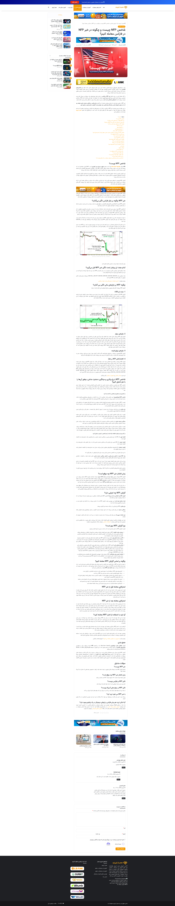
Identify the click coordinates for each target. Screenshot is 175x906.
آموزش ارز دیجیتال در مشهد (101, 868)
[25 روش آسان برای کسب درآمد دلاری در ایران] (67, 39)
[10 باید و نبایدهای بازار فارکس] (83, 740)
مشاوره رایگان (74, 2)
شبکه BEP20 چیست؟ (57, 65)
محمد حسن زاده (121, 45)
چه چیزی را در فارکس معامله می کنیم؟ (111, 639)
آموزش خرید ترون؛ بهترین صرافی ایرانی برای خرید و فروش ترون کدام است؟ (56, 73)
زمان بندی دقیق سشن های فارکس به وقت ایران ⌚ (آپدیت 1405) (56, 45)
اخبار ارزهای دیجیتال (97, 7)
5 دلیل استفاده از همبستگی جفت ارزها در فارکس (108, 281)
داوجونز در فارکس (110, 375)
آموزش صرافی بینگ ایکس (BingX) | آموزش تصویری (56, 20)
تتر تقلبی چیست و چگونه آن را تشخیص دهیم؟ (56, 60)
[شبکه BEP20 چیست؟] (67, 67)
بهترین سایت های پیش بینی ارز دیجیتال (56, 79)
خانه (104, 7)
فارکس (80, 520)
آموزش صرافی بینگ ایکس (113, 707)
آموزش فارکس (78, 7)
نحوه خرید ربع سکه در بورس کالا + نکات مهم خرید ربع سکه (56, 26)
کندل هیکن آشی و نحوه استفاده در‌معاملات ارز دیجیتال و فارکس (119, 745)
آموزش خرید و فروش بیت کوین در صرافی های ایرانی (56, 85)
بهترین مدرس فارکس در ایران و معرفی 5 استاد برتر (101, 745)
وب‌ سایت (98, 834)
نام (124, 828)
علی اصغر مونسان (121, 760)
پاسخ (123, 767)
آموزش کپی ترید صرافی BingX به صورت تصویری (57, 32)
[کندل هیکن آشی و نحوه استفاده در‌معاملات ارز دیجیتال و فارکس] (117, 739)
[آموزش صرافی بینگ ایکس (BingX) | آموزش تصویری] (67, 21)
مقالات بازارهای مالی (52, 903)
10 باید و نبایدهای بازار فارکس (85, 746)
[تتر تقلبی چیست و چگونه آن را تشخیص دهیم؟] (67, 61)
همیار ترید (70, 7)
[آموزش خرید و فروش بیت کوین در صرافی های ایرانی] (67, 86)
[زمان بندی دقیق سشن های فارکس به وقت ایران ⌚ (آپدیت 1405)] (67, 45)
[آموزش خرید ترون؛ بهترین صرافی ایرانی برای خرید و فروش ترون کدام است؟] (67, 73)
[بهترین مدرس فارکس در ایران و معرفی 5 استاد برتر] (100, 739)
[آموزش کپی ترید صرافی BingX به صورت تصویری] (67, 33)
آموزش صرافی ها (62, 7)
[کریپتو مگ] (121, 7)
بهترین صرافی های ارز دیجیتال (100, 874)
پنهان (120, 117)
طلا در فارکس (118, 375)
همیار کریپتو (54, 7)
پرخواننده (60, 15)
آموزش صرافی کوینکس (97, 708)
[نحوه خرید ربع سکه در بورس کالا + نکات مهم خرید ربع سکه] (67, 26)
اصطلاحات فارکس (107, 522)
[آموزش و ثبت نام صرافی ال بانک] (100, 82)
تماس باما (105, 877)
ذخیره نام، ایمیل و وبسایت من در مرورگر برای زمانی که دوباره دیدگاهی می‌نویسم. (107, 840)
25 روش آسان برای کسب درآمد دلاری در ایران (56, 38)
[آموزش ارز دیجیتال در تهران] (100, 189)
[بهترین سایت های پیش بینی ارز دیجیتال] (67, 80)
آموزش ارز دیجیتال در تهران (101, 871)
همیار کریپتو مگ (120, 23)
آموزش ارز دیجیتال (87, 7)
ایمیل (123, 834)
